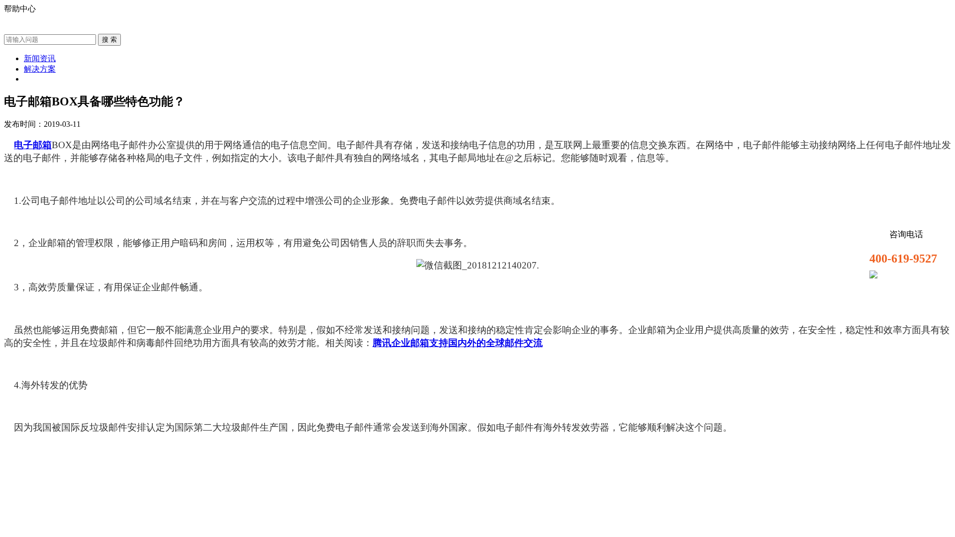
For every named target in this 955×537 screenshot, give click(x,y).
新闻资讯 (40, 58)
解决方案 (40, 69)
